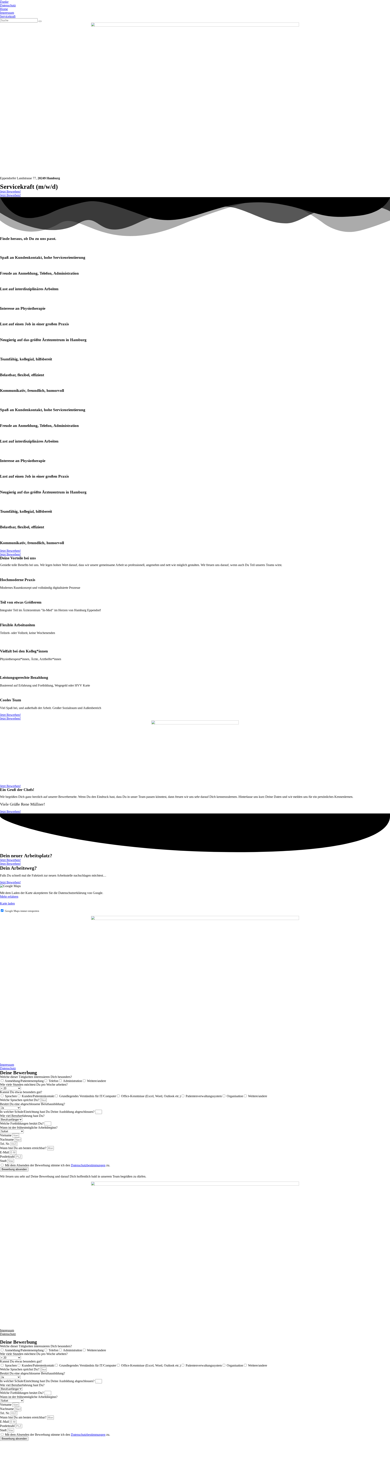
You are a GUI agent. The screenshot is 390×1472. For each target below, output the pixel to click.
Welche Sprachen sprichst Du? (20, 1100)
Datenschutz (8, 5)
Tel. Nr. (5, 1143)
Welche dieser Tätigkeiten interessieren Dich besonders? (36, 1077)
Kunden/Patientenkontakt (38, 1096)
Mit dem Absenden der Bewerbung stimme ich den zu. (57, 1165)
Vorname (6, 1135)
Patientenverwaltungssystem (204, 1096)
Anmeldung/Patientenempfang (24, 1081)
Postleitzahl (7, 1156)
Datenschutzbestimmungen (88, 1165)
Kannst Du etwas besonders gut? (21, 1092)
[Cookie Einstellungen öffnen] (30, 1470)
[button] (10, 191)
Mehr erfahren (9, 896)
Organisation (235, 1096)
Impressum (7, 12)
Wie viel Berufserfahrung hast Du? (22, 1115)
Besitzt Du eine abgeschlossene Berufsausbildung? (32, 1104)
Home (4, 9)
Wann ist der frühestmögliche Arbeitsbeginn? (28, 1127)
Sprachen (11, 1096)
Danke (4, 1)
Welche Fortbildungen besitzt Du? (22, 1123)
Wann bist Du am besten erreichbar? (23, 1148)
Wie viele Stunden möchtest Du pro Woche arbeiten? (34, 1084)
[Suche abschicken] (40, 21)
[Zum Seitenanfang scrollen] (1, 1337)
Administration (72, 1081)
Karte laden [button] (7, 903)
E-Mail (5, 1152)
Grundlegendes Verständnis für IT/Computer (87, 1096)
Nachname (7, 1139)
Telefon (53, 1081)
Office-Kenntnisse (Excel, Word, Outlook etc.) (151, 1096)
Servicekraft (7, 16)
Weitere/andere (96, 1081)
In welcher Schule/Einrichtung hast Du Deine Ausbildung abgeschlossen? (47, 1111)
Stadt (3, 1161)
